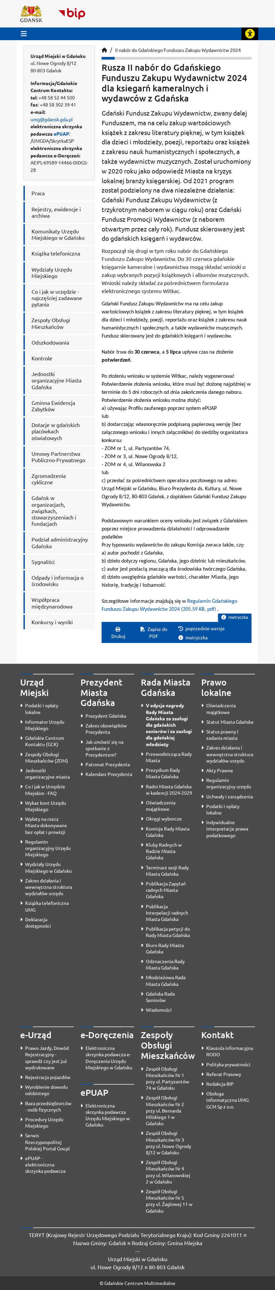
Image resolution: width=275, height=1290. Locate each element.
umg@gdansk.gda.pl (52, 119)
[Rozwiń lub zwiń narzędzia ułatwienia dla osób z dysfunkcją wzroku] (249, 33)
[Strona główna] (104, 50)
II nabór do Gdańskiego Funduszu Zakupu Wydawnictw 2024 (178, 50)
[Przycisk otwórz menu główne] (24, 34)
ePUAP (61, 134)
